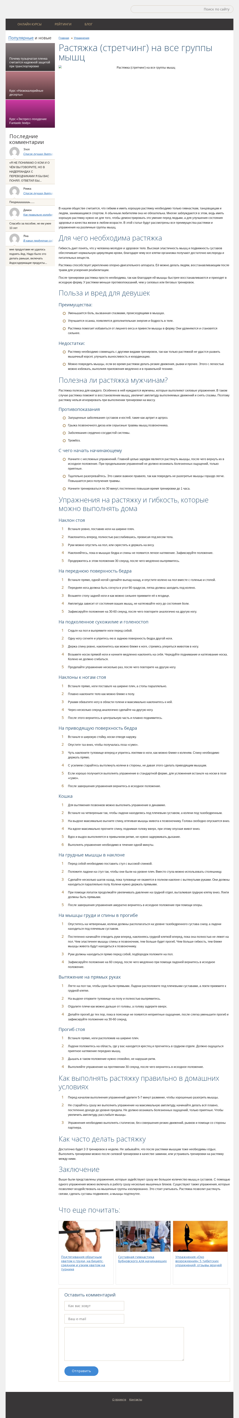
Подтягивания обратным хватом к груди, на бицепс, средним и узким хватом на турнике (83, 1263)
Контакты (135, 1399)
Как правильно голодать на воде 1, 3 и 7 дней (52, 214)
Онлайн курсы (30, 24)
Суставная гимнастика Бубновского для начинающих (142, 1259)
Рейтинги (63, 24)
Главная (64, 38)
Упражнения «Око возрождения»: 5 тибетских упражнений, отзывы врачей (198, 1261)
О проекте (119, 1399)
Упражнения (81, 38)
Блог (89, 24)
